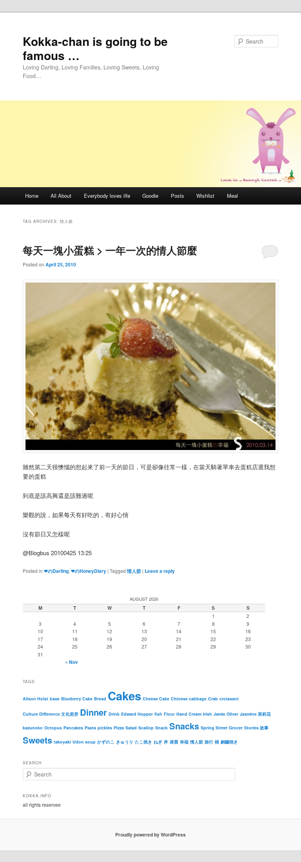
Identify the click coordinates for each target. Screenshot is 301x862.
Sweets (37, 740)
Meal (232, 195)
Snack (161, 728)
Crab (213, 699)
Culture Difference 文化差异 (50, 714)
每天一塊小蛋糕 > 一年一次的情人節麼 (110, 250)
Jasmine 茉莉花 (255, 714)
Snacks (184, 726)
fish (158, 714)
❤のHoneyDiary (88, 570)
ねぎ (158, 742)
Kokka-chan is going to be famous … (95, 48)
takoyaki (62, 742)
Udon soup (84, 742)
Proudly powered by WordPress (150, 834)
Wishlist (205, 195)
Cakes (124, 695)
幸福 (184, 742)
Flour (169, 714)
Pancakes (73, 728)
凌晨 (174, 742)
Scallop (146, 728)
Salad (131, 728)
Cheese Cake (156, 699)
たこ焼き (143, 742)
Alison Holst (35, 699)
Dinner (93, 712)
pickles (105, 728)
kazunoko (33, 728)
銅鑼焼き (229, 742)
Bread (100, 699)
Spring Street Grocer (222, 728)
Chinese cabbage (189, 699)
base (55, 699)
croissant (229, 699)
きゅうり (124, 742)
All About (61, 195)
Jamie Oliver (226, 714)
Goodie (150, 195)
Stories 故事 (256, 728)
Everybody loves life (107, 195)
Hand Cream (188, 714)
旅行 (209, 742)
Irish (207, 714)
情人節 (134, 570)
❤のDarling (56, 570)
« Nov (71, 661)
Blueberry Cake (76, 699)
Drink (114, 714)
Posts (177, 195)
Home (31, 195)
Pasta (90, 728)
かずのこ (105, 742)
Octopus (53, 728)
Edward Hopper (137, 714)
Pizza (119, 728)
